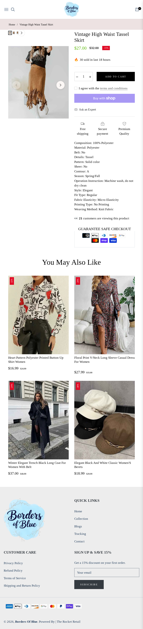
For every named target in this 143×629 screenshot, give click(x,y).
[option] (38, 82)
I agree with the (103, 88)
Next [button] (60, 85)
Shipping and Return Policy (22, 585)
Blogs (78, 526)
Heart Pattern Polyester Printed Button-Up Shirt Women (35, 360)
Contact (79, 541)
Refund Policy (13, 570)
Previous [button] (16, 85)
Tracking (80, 534)
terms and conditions (114, 88)
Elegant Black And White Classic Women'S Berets (102, 465)
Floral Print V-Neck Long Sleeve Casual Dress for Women (104, 360)
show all (72, 484)
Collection (81, 519)
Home (12, 24)
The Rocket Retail (68, 621)
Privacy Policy (13, 563)
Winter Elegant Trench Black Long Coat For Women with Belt (37, 465)
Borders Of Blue (26, 621)
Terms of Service (15, 578)
